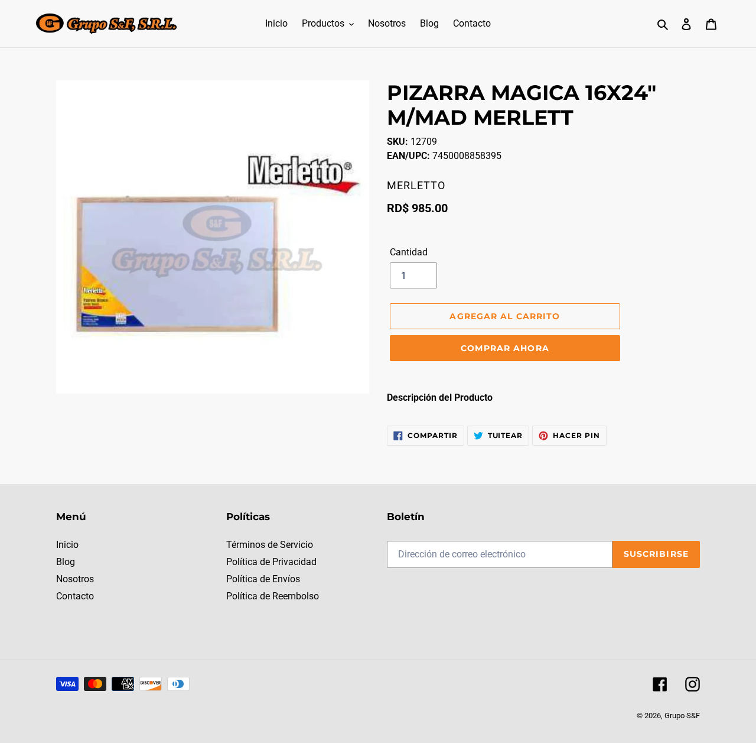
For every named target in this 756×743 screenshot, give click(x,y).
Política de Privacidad (271, 561)
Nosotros (75, 579)
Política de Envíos (263, 579)
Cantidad (409, 252)
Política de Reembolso (272, 596)
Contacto (75, 596)
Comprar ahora (505, 348)
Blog (65, 561)
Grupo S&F (682, 715)
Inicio (67, 544)
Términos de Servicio (269, 544)
